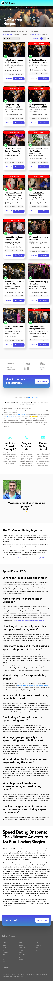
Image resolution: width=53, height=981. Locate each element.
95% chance (21, 414)
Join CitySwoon (42, 381)
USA (37, 947)
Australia (38, 945)
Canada (38, 949)
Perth (20, 952)
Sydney (21, 945)
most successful (35, 34)
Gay (48, 38)
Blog (4, 963)
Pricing (4, 961)
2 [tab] (26, 522)
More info (9, 78)
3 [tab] (28, 522)
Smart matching (7, 34)
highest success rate (34, 424)
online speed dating (33, 397)
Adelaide (21, 951)
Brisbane (21, 949)
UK (37, 951)
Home (4, 945)
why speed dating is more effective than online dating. (28, 620)
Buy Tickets (18, 78)
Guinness (5, 952)
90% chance (10, 416)
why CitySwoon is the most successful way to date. (30, 558)
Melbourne (22, 947)
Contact (5, 956)
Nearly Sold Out (39, 43)
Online (4, 949)
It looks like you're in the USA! (26, 8)
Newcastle (22, 957)
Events (4, 947)
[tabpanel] (26, 500)
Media (4, 951)
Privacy (5, 957)
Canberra (21, 956)
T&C (4, 954)
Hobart (21, 959)
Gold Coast (22, 954)
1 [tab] (25, 522)
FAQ (4, 959)
